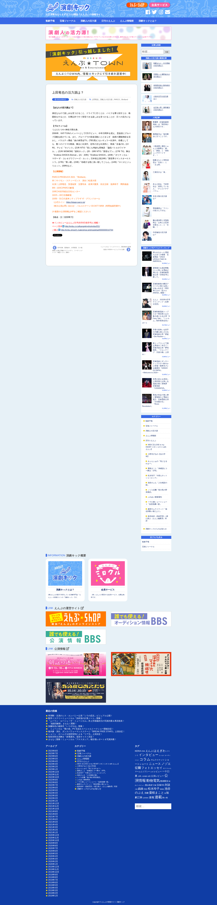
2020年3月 (53, 859)
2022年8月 (53, 782)
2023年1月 (53, 769)
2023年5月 (53, 759)
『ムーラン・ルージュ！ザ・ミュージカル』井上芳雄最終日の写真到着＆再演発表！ (86, 721)
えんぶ (149, 750)
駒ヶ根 (165, 798)
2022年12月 (53, 772)
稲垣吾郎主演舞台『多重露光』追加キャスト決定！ (71, 737)
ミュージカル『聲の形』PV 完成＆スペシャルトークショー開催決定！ (81, 729)
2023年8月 (53, 751)
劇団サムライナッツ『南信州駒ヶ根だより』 (93, 784)
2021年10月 (53, 809)
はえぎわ (160, 750)
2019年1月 (53, 896)
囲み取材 (149, 785)
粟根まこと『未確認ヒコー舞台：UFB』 (91, 771)
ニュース (155, 763)
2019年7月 (53, 880)
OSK (143, 751)
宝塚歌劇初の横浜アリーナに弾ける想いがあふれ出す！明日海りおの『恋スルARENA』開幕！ (161, 288)
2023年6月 (53, 756)
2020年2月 (53, 861)
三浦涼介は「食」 (160, 172)
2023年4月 (53, 761)
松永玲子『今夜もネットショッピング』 (91, 773)
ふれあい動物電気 (155, 497)
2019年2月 (53, 893)
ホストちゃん (167, 768)
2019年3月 (53, 890)
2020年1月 (53, 864)
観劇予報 (50, 21)
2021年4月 (53, 824)
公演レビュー (157, 776)
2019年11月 (53, 869)
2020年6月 (53, 851)
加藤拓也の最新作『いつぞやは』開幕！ (66, 726)
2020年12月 (53, 835)
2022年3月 (53, 795)
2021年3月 (53, 827)
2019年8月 (53, 877)
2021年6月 (53, 819)
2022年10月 (53, 777)
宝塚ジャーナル (68, 21)
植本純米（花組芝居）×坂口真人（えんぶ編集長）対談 (157, 518)
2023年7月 (53, 753)
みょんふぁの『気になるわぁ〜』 (89, 768)
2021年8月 (53, 814)
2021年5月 (53, 822)
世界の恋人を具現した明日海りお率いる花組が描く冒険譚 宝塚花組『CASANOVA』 (161, 383)
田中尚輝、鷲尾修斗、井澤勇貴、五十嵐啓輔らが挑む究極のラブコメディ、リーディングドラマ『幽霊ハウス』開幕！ (67, 250)
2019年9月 (53, 875)
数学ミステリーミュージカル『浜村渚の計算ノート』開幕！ (75, 718)
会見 (149, 776)
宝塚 (154, 785)
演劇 (146, 793)
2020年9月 (53, 843)
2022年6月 (53, 788)
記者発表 (145, 798)
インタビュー (148, 754)
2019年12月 (53, 867)
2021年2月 (53, 830)
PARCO (117, 99)
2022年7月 (53, 785)
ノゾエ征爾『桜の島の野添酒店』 (89, 777)
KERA (138, 751)
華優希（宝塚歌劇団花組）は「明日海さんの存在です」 (161, 124)
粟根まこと (156, 792)
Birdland (124, 99)
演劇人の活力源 (88, 21)
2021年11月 (53, 806)
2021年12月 (53, 803)
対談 (167, 784)
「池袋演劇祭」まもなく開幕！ (62, 723)
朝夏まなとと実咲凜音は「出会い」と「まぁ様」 (161, 162)
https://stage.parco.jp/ (75, 202)
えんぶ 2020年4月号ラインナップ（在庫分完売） (161, 302)
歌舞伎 (162, 789)
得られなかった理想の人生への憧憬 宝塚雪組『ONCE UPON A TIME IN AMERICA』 (161, 256)
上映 (139, 776)
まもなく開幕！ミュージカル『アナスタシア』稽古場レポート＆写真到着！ (82, 739)
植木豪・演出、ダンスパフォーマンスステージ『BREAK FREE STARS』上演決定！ (86, 731)
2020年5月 (53, 853)
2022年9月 (53, 780)
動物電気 (153, 780)
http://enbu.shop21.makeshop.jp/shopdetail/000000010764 (87, 230)
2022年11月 (53, 774)
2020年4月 (53, 856)
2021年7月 (53, 817)
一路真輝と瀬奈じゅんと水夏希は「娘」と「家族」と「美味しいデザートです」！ (161, 150)
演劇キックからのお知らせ (156, 529)
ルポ (151, 771)
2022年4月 (53, 793)
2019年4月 (53, 888)
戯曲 (140, 788)
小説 (136, 789)
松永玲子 (153, 788)
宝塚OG (160, 785)
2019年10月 (53, 872)
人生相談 (144, 776)
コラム (145, 759)
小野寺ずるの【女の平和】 (87, 766)
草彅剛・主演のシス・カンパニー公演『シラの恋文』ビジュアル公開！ (80, 716)
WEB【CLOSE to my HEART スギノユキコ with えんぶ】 (156, 447)
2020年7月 (53, 848)
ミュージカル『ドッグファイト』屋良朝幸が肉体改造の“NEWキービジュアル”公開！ (116, 248)
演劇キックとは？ (148, 21)
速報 (151, 797)
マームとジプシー (142, 772)
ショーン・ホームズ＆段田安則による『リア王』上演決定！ (75, 734)
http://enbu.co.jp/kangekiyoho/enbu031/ (82, 226)
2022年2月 (53, 798)
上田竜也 (95, 99)
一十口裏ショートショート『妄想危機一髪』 (93, 782)
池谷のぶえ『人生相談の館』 (87, 775)
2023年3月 (53, 764)
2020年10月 (53, 840)
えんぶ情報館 (127, 21)
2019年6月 (53, 882)
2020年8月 (53, 846)
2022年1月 (53, 801)
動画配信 (164, 781)
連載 (158, 797)
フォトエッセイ (151, 767)
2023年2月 (53, 767)
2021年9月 (53, 811)
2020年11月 (53, 838)
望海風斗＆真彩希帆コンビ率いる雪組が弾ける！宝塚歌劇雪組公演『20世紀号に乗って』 (161, 272)
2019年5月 (53, 885)
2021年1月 (53, 832)
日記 (145, 789)
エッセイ (161, 755)
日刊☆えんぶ (108, 21)
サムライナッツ (157, 760)
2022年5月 (53, 790)
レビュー (158, 771)
